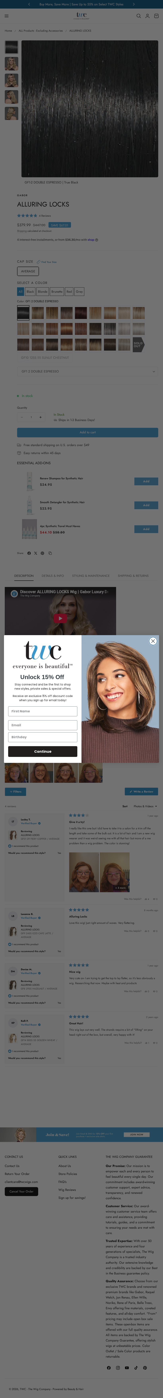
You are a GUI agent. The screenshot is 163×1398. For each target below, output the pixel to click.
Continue (42, 751)
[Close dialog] (153, 641)
